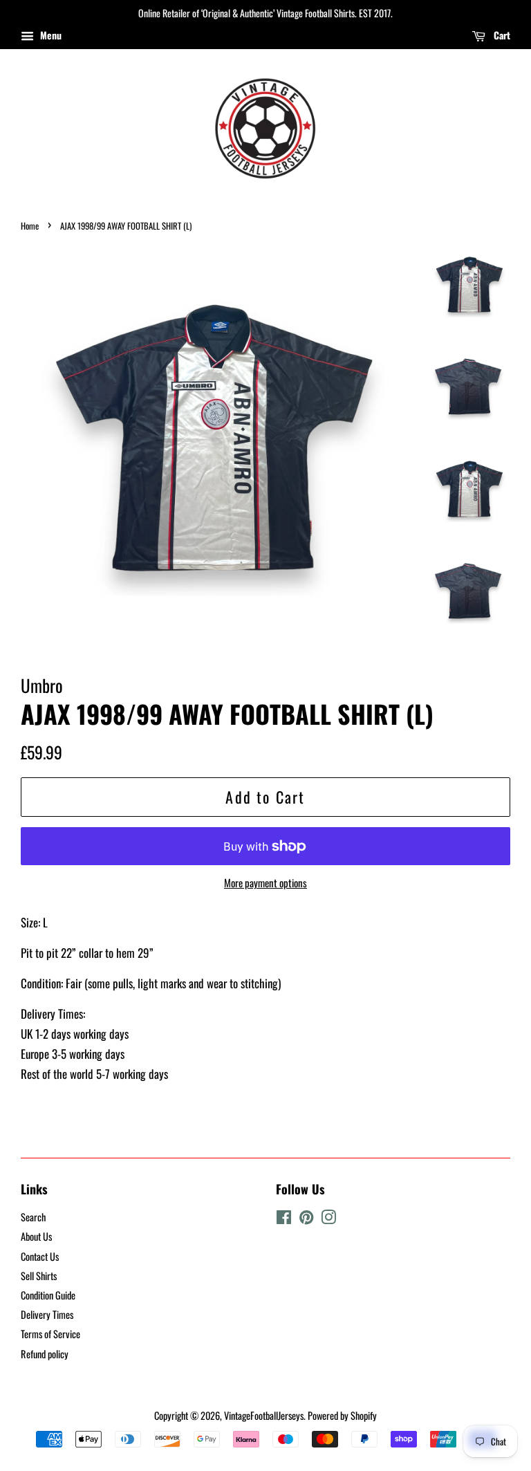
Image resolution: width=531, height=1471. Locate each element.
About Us (36, 1236)
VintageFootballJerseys (264, 1415)
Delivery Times (47, 1314)
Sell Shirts (39, 1275)
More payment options (265, 882)
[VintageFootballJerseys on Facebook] (284, 1219)
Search (33, 1217)
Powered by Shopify (342, 1415)
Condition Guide (48, 1295)
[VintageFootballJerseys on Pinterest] (306, 1219)
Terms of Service (50, 1333)
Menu (49, 35)
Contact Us (40, 1256)
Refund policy (44, 1354)
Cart (500, 35)
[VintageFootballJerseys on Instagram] (328, 1219)
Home (30, 225)
